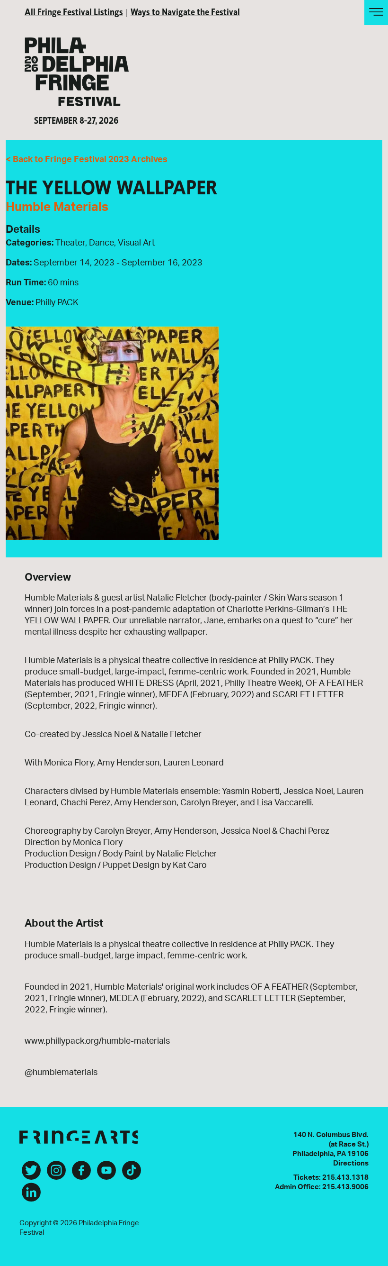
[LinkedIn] (31, 1195)
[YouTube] (106, 1174)
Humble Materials (57, 207)
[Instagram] (56, 1174)
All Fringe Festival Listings (74, 11)
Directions (351, 1163)
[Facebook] (81, 1174)
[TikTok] (131, 1174)
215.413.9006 (345, 1187)
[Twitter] (31, 1174)
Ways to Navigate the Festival (185, 11)
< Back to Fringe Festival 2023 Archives (87, 159)
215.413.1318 (345, 1177)
